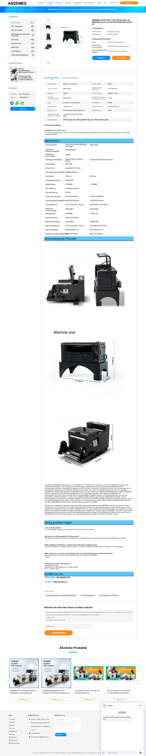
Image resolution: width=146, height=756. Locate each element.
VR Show (12, 725)
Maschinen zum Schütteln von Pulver (22, 35)
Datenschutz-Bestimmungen (14, 741)
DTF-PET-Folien (22, 30)
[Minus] (140, 705)
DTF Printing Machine (87, 595)
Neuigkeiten (13, 731)
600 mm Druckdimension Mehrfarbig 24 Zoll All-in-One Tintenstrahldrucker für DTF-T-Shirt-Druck (26, 70)
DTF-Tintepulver (22, 26)
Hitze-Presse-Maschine (22, 55)
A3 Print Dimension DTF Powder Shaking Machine (61, 595)
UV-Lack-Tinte (22, 43)
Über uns (12, 728)
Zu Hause (12, 719)
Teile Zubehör (22, 51)
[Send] (140, 752)
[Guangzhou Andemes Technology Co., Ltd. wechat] (22, 103)
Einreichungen (58, 633)
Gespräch (129, 3)
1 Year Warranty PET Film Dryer (108, 595)
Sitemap (12, 734)
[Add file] (103, 752)
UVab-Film (22, 47)
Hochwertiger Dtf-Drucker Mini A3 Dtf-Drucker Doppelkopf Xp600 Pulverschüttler (26, 77)
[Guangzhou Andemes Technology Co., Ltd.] (17, 3)
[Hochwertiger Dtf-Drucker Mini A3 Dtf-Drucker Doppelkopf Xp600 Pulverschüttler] (14, 78)
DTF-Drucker (22, 22)
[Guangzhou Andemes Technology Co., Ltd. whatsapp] (17, 103)
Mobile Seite (13, 737)
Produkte (12, 722)
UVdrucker (22, 40)
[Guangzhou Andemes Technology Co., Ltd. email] (12, 103)
